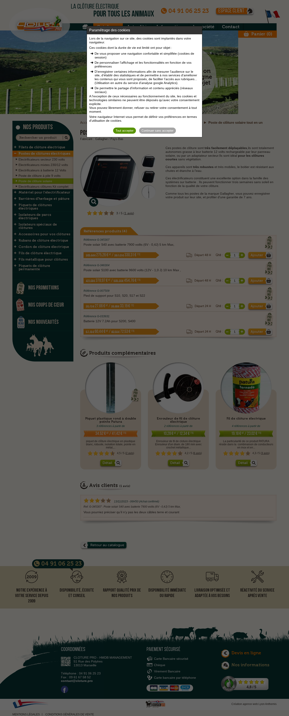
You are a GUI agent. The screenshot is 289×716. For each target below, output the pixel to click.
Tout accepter (124, 130)
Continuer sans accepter (157, 130)
